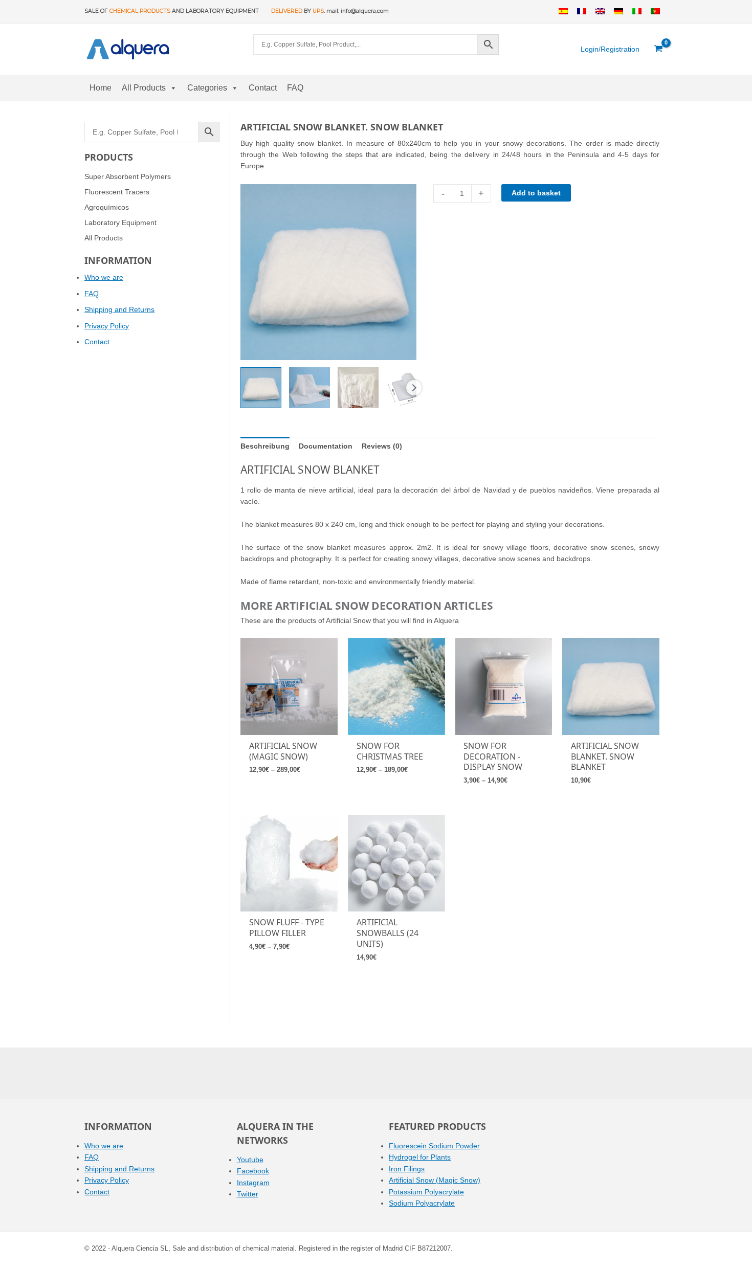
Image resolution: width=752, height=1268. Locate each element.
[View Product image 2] (309, 387)
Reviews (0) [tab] (382, 446)
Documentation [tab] (325, 446)
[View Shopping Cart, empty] (659, 49)
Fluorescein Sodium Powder (434, 1146)
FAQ (295, 87)
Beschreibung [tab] (265, 446)
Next (414, 387)
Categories (207, 87)
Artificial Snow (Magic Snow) (434, 1180)
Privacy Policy (106, 326)
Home (101, 87)
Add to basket (536, 193)
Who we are (103, 277)
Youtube (250, 1159)
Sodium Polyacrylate (422, 1203)
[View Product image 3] (358, 387)
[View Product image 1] (260, 387)
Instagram (253, 1182)
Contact (263, 87)
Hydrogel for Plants (420, 1157)
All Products (144, 87)
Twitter (247, 1194)
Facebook (253, 1171)
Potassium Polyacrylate (426, 1192)
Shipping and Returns (119, 309)
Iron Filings (407, 1169)
